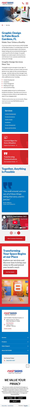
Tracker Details (10, 405)
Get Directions (9, 323)
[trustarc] (25, 405)
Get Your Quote (10, 272)
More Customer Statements (15, 238)
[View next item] (18, 232)
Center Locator (7, 328)
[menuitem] (15, 114)
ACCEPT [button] (20, 398)
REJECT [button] (15, 401)
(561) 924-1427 (10, 360)
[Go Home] (2, 25)
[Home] (8, 3)
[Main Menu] (27, 3)
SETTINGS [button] (9, 398)
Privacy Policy (4, 405)
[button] (27, 366)
